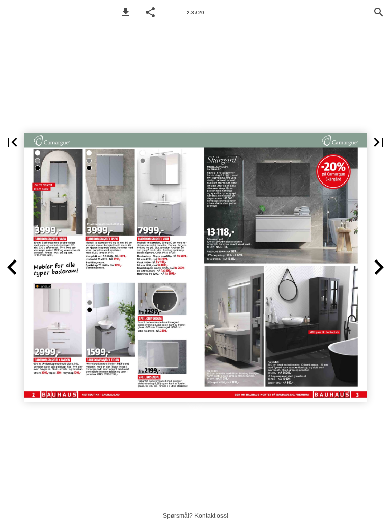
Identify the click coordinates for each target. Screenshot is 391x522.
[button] (126, 12)
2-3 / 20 (195, 12)
